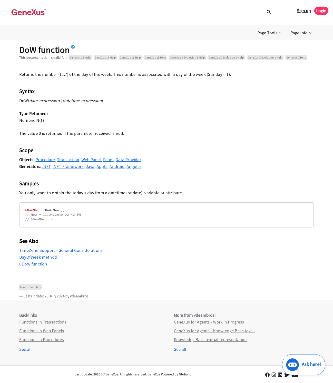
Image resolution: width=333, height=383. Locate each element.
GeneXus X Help (296, 57)
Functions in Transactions (43, 322)
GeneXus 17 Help (105, 57)
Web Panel (91, 159)
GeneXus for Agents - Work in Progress (209, 322)
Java (90, 166)
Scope (26, 150)
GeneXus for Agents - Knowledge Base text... (214, 331)
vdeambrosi (79, 296)
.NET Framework (68, 166)
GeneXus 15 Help (155, 57)
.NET (46, 166)
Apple (102, 166)
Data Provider (128, 159)
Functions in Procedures (41, 339)
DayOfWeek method (38, 257)
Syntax (27, 91)
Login (321, 10)
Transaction (68, 159)
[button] (270, 32)
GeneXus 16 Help (130, 57)
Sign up (304, 10)
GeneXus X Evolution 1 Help (265, 57)
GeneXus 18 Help (80, 57)
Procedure (45, 159)
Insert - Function (30, 287)
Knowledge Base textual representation (210, 339)
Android (116, 166)
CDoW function (33, 264)
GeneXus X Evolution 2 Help (226, 57)
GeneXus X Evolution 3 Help (187, 57)
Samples (29, 183)
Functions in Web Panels (41, 331)
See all (25, 349)
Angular (134, 166)
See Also (29, 240)
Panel (108, 159)
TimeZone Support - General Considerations (61, 250)
